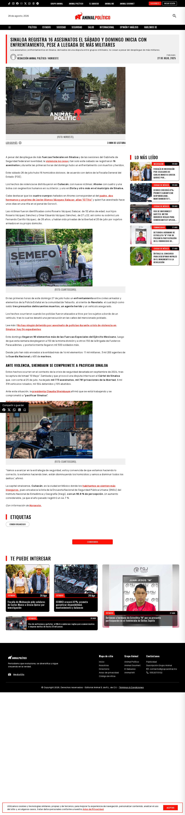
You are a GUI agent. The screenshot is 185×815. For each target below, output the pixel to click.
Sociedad (61, 27)
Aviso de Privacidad (93, 809)
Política (32, 27)
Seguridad (77, 27)
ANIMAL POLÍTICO (76, 3)
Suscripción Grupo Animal (159, 665)
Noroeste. (35, 505)
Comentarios (92, 541)
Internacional (107, 27)
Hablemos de (150, 27)
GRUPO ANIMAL (57, 3)
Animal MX (129, 672)
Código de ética (107, 676)
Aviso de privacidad (109, 672)
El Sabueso (130, 669)
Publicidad (151, 661)
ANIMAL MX (109, 3)
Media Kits (18, 674)
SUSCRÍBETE (154, 3)
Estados (46, 27)
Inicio (101, 661)
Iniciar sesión (169, 3)
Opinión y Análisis (129, 27)
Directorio (104, 669)
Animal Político (131, 661)
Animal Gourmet (132, 665)
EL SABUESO (94, 3)
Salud (91, 27)
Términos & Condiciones (131, 687)
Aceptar (170, 807)
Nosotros (104, 665)
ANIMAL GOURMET (127, 3)
